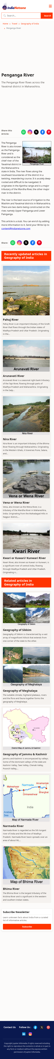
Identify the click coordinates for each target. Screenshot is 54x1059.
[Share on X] (36, 132)
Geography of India (30, 23)
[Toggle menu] (50, 6)
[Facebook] (35, 1027)
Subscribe (27, 927)
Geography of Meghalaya (20, 691)
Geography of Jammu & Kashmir (25, 754)
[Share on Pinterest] (49, 132)
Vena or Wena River (16, 502)
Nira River (10, 439)
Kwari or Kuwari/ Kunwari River (24, 558)
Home (5, 23)
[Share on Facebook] (42, 132)
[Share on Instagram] (30, 132)
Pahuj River (11, 319)
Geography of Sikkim (17, 630)
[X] (42, 1027)
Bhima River (11, 889)
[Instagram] (30, 1034)
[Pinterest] (48, 1027)
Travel (14, 23)
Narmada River (13, 826)
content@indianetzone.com (15, 228)
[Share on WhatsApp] (23, 132)
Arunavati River (13, 376)
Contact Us (10, 1027)
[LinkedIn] (24, 1034)
